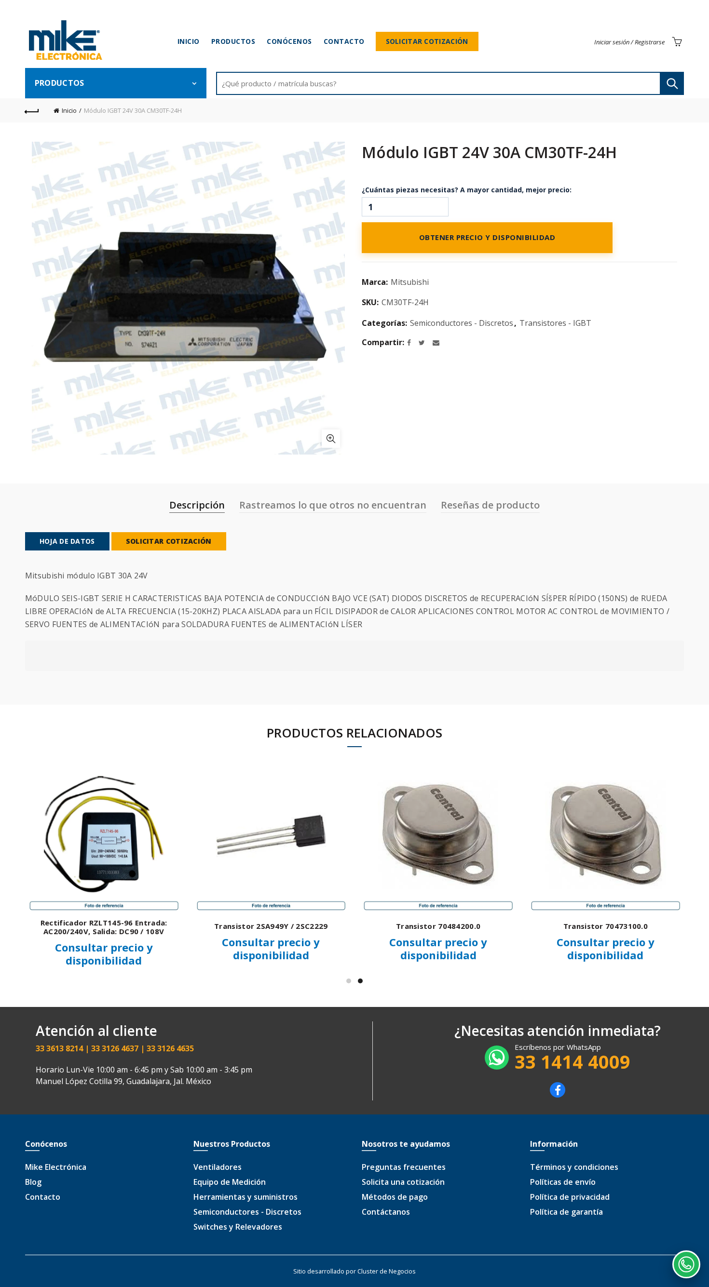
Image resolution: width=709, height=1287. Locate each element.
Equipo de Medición (229, 1182)
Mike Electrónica (55, 1167)
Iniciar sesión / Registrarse (629, 42)
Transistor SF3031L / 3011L (354, 926)
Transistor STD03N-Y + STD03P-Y (186, 926)
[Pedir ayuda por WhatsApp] (686, 1264)
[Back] (32, 110)
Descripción (197, 504)
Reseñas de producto (490, 504)
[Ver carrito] (676, 41)
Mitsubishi (410, 282)
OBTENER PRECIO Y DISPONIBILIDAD (487, 237)
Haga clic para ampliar (331, 438)
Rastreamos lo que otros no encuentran (332, 504)
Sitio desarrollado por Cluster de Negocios (354, 1271)
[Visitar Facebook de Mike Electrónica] (557, 1094)
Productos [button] (59, 83)
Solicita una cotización (403, 1182)
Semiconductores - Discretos (461, 323)
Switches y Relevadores (237, 1226)
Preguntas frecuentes (404, 1167)
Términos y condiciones (574, 1167)
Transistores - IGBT (555, 323)
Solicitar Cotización (427, 41)
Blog (33, 1182)
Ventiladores (217, 1167)
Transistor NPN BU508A (520, 926)
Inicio (188, 41)
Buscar (672, 83)
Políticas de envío (563, 1182)
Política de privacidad (570, 1197)
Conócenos (289, 41)
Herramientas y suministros (245, 1197)
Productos (233, 41)
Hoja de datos (67, 541)
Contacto (344, 41)
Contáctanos (386, 1212)
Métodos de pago (395, 1197)
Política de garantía (566, 1212)
